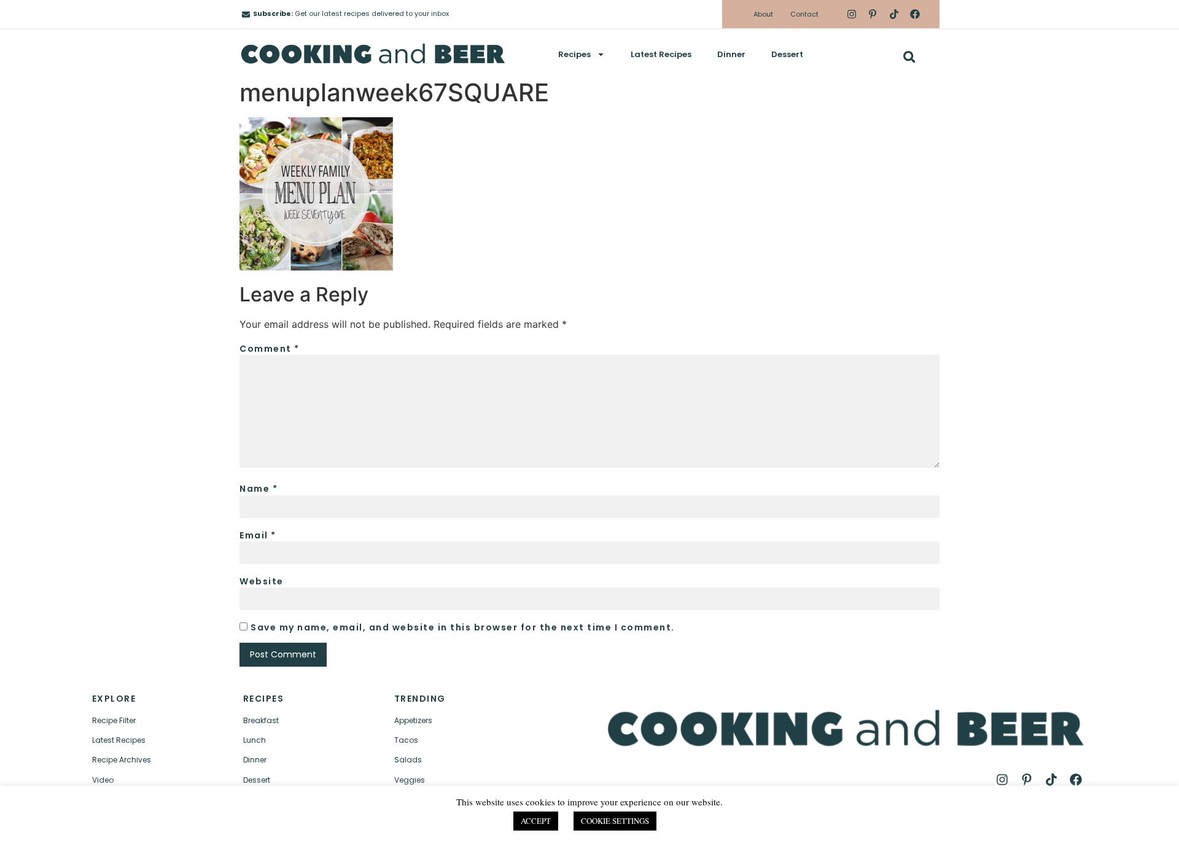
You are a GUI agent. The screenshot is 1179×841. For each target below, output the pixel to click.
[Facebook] (915, 14)
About (763, 14)
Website (261, 581)
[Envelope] (246, 14)
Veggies (409, 780)
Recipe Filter (114, 720)
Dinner (731, 54)
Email (257, 535)
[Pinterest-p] (872, 14)
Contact (804, 14)
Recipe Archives (121, 759)
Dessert (787, 54)
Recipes (574, 54)
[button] (909, 57)
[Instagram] (851, 14)
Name (258, 488)
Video (103, 780)
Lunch (254, 740)
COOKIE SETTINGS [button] (615, 820)
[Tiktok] (893, 14)
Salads (408, 759)
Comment (269, 348)
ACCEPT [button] (536, 820)
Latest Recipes (661, 54)
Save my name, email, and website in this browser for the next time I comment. (463, 627)
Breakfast (261, 720)
